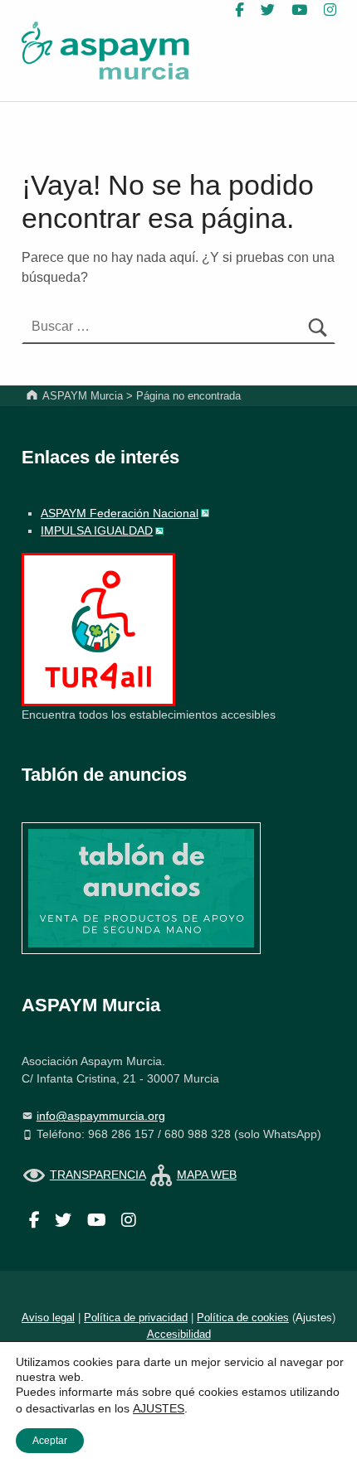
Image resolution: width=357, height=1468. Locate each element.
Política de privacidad (136, 1317)
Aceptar (49, 1440)
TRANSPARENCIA (97, 1174)
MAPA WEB (207, 1174)
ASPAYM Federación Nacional (119, 513)
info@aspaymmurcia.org (101, 1115)
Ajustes (314, 1317)
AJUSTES (158, 1408)
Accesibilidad (179, 1334)
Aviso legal (48, 1317)
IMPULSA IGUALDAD (97, 530)
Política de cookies (243, 1317)
